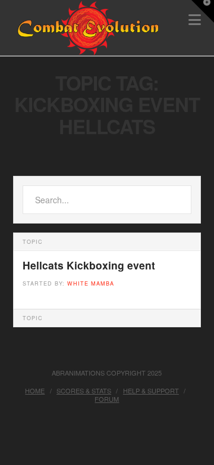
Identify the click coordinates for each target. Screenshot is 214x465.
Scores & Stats (83, 390)
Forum (107, 399)
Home (35, 390)
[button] (202, 11)
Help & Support (151, 390)
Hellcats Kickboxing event (89, 265)
